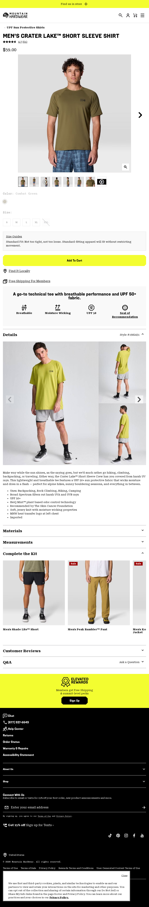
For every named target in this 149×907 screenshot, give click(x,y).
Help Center (15, 729)
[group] (74, 692)
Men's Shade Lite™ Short (21, 629)
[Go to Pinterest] (118, 837)
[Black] (34, 592)
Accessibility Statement (18, 755)
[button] (142, 15)
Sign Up (75, 700)
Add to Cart (74, 260)
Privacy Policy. (59, 897)
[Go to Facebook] (134, 837)
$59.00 (9, 49)
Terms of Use (44, 816)
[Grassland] (99, 592)
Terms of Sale (28, 868)
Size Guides (14, 236)
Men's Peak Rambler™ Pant (87, 629)
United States (16, 855)
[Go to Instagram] (126, 837)
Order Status (11, 742)
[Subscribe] (144, 807)
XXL (46, 222)
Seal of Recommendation (125, 315)
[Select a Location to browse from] (5, 855)
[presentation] (120, 15)
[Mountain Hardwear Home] (15, 15)
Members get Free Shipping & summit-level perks (74, 692)
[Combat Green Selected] (4, 201)
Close (124, 875)
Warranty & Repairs (15, 748)
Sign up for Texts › (28, 825)
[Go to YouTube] (142, 837)
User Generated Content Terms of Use (118, 868)
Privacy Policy (64, 816)
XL (36, 222)
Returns (8, 735)
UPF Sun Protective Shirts (26, 27)
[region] (66, 886)
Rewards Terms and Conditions (76, 868)
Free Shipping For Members (29, 281)
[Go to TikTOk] (110, 837)
